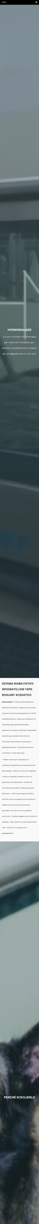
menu (4, 2)
